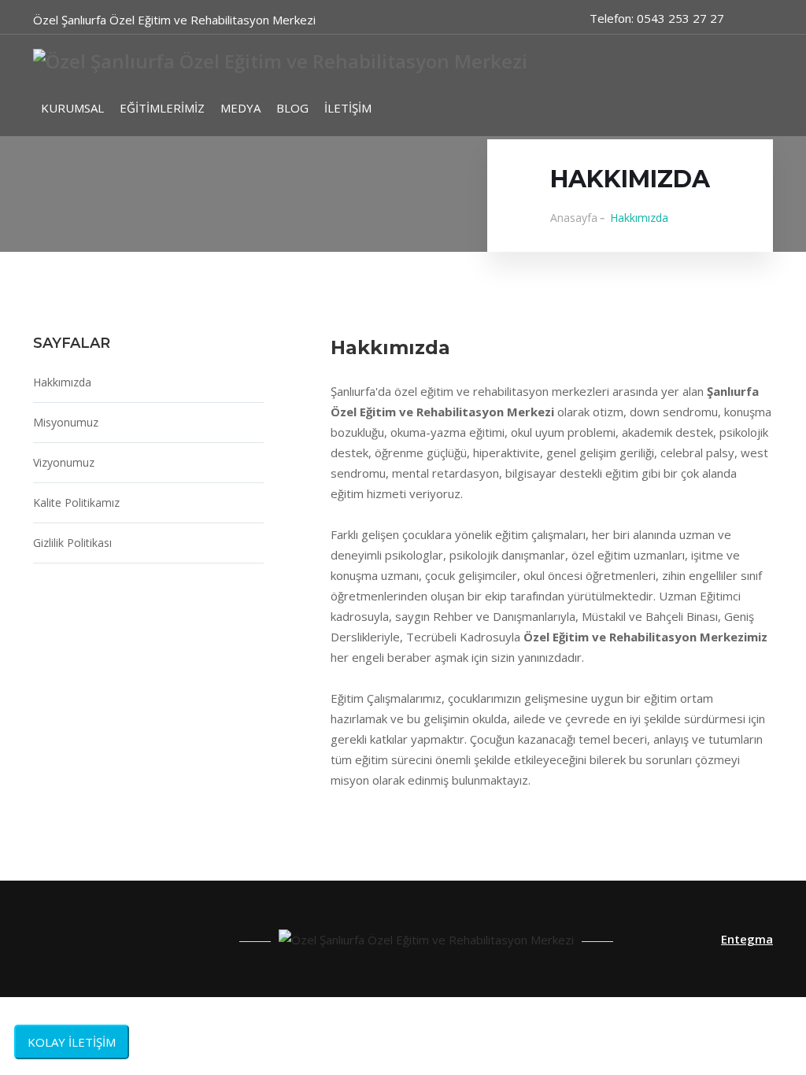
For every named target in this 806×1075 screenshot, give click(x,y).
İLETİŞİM (348, 108)
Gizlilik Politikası (72, 542)
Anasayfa (573, 217)
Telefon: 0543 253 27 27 (657, 18)
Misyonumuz (65, 422)
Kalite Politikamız (76, 502)
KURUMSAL (72, 108)
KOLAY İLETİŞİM (72, 1042)
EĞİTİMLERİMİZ (162, 108)
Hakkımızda (62, 382)
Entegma (747, 939)
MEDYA (240, 108)
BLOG (292, 108)
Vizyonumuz (63, 462)
